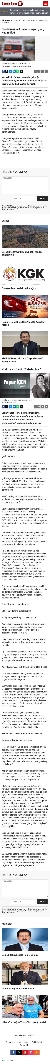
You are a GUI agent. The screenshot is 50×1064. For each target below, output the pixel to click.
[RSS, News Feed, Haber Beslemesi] (37, 1052)
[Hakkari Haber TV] (12, 3)
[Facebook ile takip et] (13, 1052)
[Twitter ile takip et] (19, 1052)
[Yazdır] (35, 71)
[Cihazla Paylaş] (21, 71)
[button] (38, 71)
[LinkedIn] (14, 71)
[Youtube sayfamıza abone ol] (25, 1052)
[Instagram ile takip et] (31, 1052)
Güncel (17, 20)
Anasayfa (8, 20)
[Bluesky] (10, 71)
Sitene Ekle (24, 1045)
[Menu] (46, 4)
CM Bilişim (9, 1060)
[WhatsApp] (17, 71)
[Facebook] (3, 71)
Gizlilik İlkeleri (37, 1042)
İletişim (26, 1042)
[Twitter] (6, 71)
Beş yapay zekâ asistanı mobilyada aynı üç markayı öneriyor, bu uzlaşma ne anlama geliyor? (29, 11)
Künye (18, 1042)
